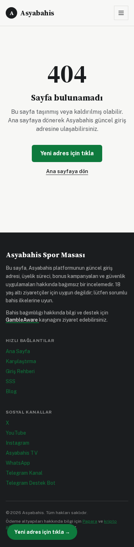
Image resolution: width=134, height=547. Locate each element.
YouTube (16, 433)
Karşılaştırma (21, 361)
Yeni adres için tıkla (67, 153)
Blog (11, 391)
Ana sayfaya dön (67, 171)
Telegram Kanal (24, 473)
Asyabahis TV (22, 453)
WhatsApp (18, 463)
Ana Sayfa (18, 351)
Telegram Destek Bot (30, 483)
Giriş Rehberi (20, 371)
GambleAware (22, 320)
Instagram (17, 443)
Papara (90, 521)
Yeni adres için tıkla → (42, 532)
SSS (10, 381)
